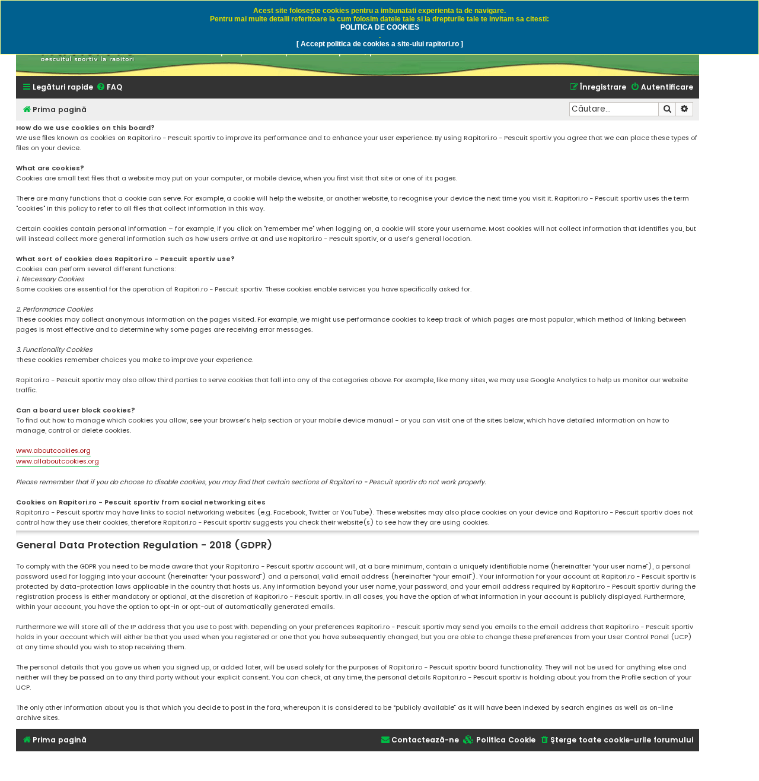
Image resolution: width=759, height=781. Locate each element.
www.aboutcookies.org (53, 450)
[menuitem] (109, 88)
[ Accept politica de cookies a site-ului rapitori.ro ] (379, 44)
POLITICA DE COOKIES (379, 27)
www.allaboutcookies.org (57, 461)
